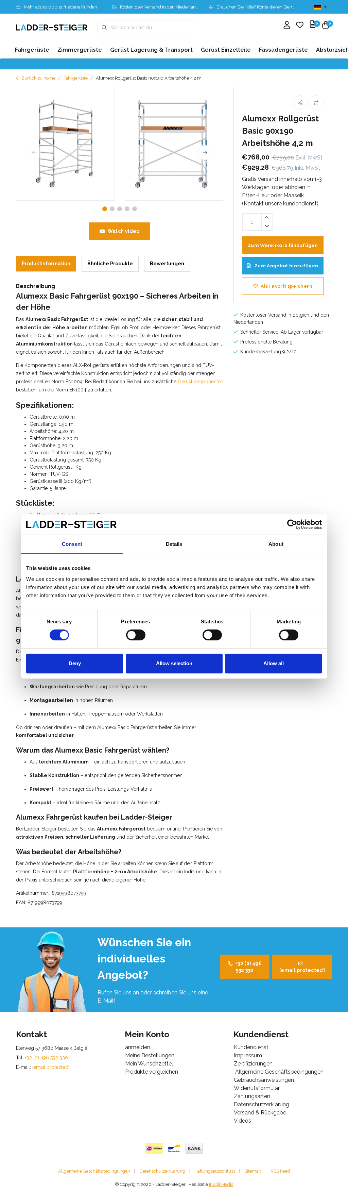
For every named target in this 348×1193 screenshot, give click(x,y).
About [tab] (275, 544)
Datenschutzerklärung (162, 1171)
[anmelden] (286, 25)
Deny (75, 663)
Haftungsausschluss (214, 1171)
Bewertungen (167, 263)
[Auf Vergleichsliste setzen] (316, 102)
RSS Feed (280, 1171)
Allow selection (174, 663)
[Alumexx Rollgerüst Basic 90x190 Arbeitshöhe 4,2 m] (65, 144)
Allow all (273, 663)
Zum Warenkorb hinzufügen (283, 245)
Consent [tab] (72, 544)
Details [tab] (174, 544)
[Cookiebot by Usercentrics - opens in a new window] (292, 524)
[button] (300, 102)
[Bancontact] (174, 1148)
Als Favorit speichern (286, 286)
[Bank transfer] (194, 1148)
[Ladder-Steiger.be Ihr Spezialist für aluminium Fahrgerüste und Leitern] (51, 27)
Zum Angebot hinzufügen (286, 265)
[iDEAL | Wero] (154, 1148)
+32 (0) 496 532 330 (248, 967)
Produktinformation (46, 263)
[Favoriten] (299, 25)
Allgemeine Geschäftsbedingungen (94, 1171)
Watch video (124, 231)
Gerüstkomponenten (200, 381)
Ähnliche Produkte (110, 263)
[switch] (135, 634)
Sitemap (252, 1171)
